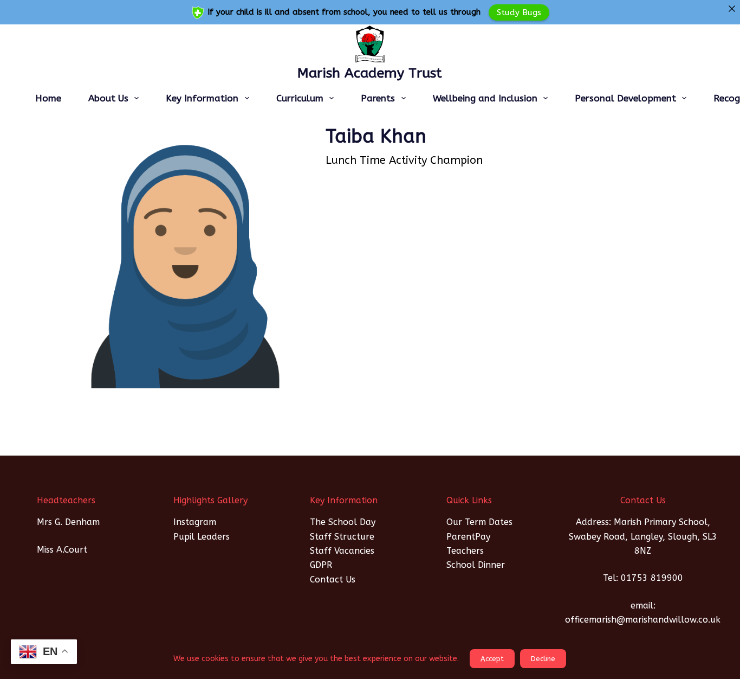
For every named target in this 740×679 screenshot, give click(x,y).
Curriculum (299, 98)
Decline (543, 659)
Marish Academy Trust (369, 73)
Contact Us (332, 579)
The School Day (342, 522)
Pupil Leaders (201, 536)
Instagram (194, 522)
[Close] (731, 8)
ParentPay (468, 536)
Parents (378, 98)
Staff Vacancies (342, 551)
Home (48, 98)
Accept (492, 659)
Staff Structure (342, 536)
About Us (108, 98)
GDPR (321, 565)
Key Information (202, 98)
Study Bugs (519, 12)
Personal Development (625, 98)
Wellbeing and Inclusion (485, 98)
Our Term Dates (479, 522)
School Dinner (475, 565)
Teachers (465, 551)
